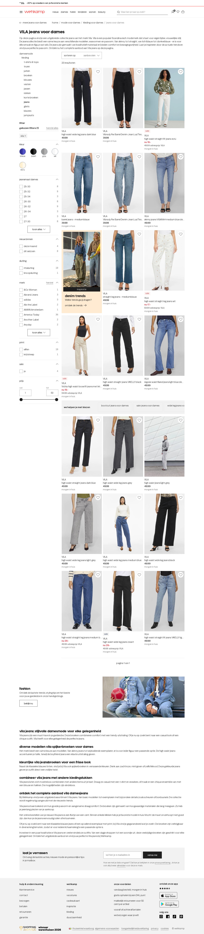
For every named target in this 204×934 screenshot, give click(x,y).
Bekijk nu (28, 703)
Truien (27, 66)
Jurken (27, 71)
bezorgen (24, 900)
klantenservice (26, 889)
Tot (47, 388)
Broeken (28, 75)
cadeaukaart (73, 900)
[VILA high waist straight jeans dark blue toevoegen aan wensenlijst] (98, 420)
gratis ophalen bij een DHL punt (130, 895)
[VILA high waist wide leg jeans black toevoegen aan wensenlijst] (180, 497)
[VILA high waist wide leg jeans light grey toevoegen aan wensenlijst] (98, 497)
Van (21, 388)
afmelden (121, 865)
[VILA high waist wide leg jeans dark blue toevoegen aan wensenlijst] (98, 71)
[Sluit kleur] (56, 144)
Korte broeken (31, 97)
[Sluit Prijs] (56, 381)
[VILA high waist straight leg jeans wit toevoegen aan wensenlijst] (180, 234)
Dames (64, 12)
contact (23, 895)
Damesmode (26, 53)
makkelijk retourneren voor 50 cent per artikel (129, 902)
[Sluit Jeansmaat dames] (56, 179)
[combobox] (142, 12)
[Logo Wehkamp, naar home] (34, 12)
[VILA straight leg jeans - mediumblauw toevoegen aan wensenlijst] (139, 234)
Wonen (92, 12)
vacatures (72, 895)
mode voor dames (70, 22)
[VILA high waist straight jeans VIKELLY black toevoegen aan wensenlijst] (139, 319)
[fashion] (144, 697)
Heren (73, 12)
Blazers (27, 110)
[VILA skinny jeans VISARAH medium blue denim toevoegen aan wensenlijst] (180, 156)
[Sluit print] (56, 342)
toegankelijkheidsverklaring (135, 928)
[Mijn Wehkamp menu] (173, 11)
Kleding (25, 57)
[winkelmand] (183, 11)
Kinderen (82, 12)
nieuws (70, 889)
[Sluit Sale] (56, 364)
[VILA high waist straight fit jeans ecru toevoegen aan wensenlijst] (180, 71)
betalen (23, 906)
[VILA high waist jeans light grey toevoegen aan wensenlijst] (180, 420)
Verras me (152, 855)
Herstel (49, 282)
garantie (23, 917)
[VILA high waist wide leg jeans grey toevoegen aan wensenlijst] (139, 420)
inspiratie (71, 906)
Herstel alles (52, 128)
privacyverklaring (163, 862)
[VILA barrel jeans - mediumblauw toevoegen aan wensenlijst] (98, 156)
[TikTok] (174, 916)
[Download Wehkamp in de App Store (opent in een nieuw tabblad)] (169, 898)
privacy (154, 928)
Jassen (27, 88)
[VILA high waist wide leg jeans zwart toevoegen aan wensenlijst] (139, 574)
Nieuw (56, 12)
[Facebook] (167, 916)
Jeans (26, 102)
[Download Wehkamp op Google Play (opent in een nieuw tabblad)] (169, 906)
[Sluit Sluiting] (56, 261)
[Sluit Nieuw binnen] (56, 239)
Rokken (27, 93)
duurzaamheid (74, 917)
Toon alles (37, 229)
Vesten (27, 84)
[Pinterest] (181, 916)
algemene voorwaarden (107, 928)
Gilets (26, 106)
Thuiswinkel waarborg (83, 928)
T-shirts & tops (31, 62)
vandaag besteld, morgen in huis (130, 889)
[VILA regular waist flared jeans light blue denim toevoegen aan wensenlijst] (180, 319)
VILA (22, 136)
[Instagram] (161, 916)
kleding (70, 911)
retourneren (25, 911)
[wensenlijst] (178, 11)
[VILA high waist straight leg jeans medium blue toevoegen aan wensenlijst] (98, 574)
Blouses (28, 79)
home (55, 22)
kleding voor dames (93, 22)
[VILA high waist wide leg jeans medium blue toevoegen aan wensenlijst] (139, 497)
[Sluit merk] (56, 282)
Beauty (101, 12)
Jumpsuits (29, 115)
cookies (165, 928)
